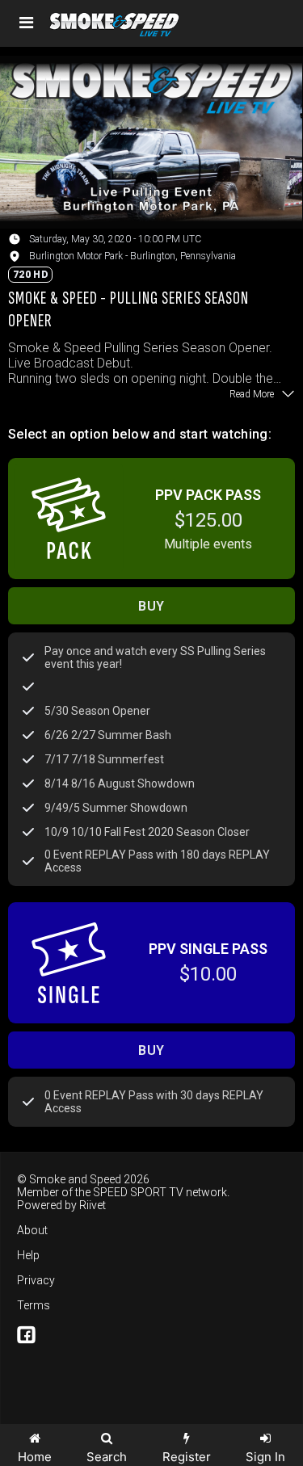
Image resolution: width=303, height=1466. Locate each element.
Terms (33, 1305)
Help (28, 1255)
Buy (151, 606)
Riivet (92, 1205)
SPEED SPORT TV (138, 1192)
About (32, 1230)
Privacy (36, 1280)
